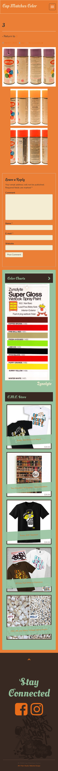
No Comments (35, 43)
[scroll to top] (29, 659)
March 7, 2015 (10, 43)
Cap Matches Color (19, 6)
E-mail (8, 233)
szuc (23, 43)
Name (8, 223)
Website (9, 243)
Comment (10, 192)
